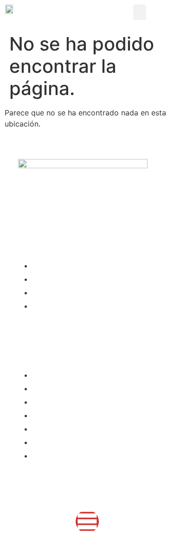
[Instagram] (87, 521)
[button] (139, 12)
